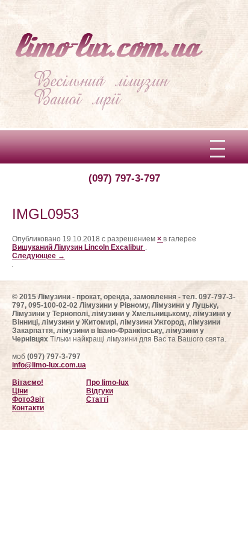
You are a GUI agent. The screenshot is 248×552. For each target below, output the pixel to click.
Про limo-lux (107, 382)
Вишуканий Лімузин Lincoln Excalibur (78, 247)
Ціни (20, 391)
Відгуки (99, 391)
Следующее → (38, 256)
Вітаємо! (27, 382)
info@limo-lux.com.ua (49, 365)
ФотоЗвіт (28, 399)
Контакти (28, 408)
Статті (97, 399)
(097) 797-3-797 (124, 178)
